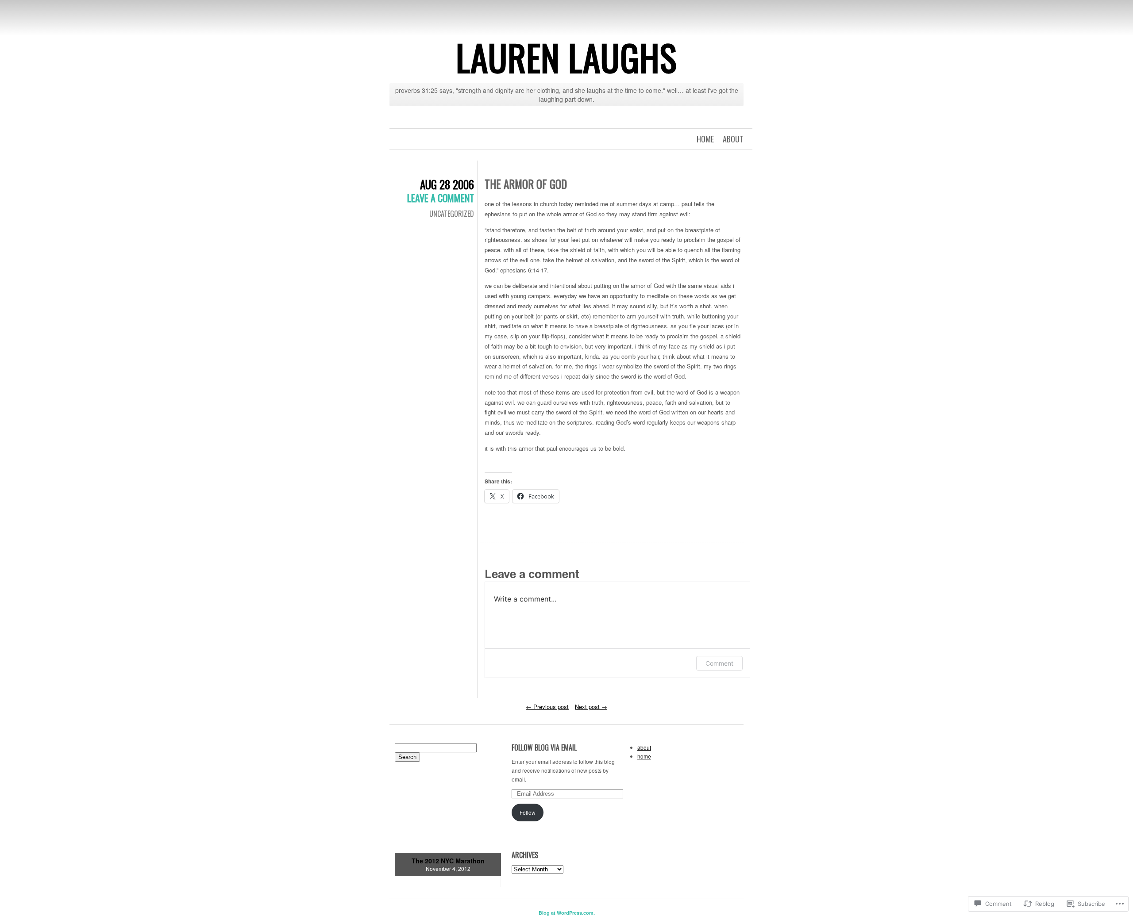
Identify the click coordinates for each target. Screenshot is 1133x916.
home (705, 139)
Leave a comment (440, 198)
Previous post (547, 706)
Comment (719, 663)
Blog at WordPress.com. (567, 912)
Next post (591, 706)
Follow (528, 812)
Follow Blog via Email (544, 747)
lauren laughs (566, 57)
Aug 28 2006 (447, 184)
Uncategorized (451, 213)
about (733, 139)
